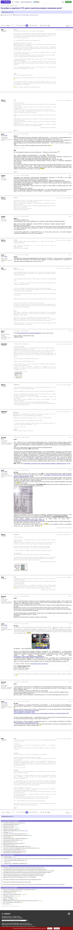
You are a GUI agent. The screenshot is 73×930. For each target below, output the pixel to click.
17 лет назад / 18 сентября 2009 (21, 470)
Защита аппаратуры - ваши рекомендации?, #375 (26, 722)
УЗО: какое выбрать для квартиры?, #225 (24, 712)
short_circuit (9, 15)
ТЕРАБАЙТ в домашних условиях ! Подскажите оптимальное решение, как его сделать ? (20, 900)
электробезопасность (34, 15)
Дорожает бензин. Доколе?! (8, 826)
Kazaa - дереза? (6, 903)
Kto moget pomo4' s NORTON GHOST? (10, 891)
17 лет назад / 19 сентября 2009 (21, 623)
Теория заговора (7, 857)
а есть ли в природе (7, 892)
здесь (12, 12)
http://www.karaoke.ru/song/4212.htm (39, 663)
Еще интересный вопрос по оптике (10, 824)
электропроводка (25, 15)
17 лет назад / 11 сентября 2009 (63, 29)
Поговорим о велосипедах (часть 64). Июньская (13, 822)
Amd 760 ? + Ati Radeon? (7, 897)
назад (8, 25)
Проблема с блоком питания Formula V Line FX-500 (13, 830)
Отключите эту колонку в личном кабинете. (10, 906)
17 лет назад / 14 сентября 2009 (21, 331)
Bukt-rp (17, 171)
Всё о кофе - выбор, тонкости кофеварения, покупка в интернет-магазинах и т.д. (19, 848)
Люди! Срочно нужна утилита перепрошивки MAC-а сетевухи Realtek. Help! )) (18, 889)
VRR (5, 861)
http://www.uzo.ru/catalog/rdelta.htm (21, 37)
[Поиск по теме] (69, 26)
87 (36, 25)
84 (30, 25)
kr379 (17, 130)
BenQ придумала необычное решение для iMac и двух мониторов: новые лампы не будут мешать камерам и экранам (27, 872)
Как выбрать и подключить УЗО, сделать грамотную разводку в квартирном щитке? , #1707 (47, 463)
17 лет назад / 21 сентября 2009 (63, 738)
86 (34, 25)
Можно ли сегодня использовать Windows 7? (12, 849)
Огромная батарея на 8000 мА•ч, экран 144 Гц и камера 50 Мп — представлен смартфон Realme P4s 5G (24, 874)
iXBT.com (3, 926)
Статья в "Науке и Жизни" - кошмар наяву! (11, 902)
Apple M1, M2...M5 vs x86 (8, 841)
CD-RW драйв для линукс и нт (9, 895)
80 (22, 25)
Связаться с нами (5, 923)
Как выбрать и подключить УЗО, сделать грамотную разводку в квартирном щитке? (31, 8)
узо (20, 15)
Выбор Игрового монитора (8, 844)
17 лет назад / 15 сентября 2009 (63, 344)
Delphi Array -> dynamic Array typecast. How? (12, 894)
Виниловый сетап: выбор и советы (10, 829)
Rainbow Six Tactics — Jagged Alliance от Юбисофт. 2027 (15, 863)
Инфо (70, 134)
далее (49, 25)
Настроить (56, 928)
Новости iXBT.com (5, 865)
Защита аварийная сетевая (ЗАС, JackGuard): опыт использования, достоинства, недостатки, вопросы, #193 (41, 713)
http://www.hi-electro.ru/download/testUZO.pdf (30, 333)
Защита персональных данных (26, 924)
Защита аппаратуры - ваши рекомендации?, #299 (26, 710)
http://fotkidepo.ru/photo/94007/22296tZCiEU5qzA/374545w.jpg (29, 520)
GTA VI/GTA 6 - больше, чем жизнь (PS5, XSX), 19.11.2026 (14, 833)
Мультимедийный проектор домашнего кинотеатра (13, 851)
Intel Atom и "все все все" (8, 827)
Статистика (27, 923)
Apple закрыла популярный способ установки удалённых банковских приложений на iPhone (22, 879)
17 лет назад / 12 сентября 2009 (63, 240)
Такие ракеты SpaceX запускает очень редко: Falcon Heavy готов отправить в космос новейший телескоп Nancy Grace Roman (28, 870)
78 (18, 25)
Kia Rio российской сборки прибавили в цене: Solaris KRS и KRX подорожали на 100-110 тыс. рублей (23, 875)
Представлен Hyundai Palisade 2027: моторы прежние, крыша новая (17, 882)
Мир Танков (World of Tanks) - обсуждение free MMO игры (14, 838)
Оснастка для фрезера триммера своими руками (14, 860)
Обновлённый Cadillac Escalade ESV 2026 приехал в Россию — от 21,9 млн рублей (19, 877)
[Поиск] (63, 2)
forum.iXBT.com (28, 926)
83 (28, 25)
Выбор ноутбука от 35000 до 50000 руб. (11, 840)
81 (24, 25)
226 (46, 25)
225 (43, 25)
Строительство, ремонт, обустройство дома (9, 5)
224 (41, 25)
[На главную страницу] (6, 2)
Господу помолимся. (7, 837)
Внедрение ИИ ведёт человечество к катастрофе (13, 843)
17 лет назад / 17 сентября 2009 (21, 437)
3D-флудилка (6, 832)
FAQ (24, 923)
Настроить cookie (15, 924)
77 (16, 25)
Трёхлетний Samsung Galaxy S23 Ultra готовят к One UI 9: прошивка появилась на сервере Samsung (23, 867)
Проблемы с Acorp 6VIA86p (8, 899)
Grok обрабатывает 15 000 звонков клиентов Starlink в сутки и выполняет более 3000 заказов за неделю (24, 869)
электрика (17, 15)
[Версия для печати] (67, 26)
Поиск (21, 923)
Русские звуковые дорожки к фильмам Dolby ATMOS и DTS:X (15, 846)
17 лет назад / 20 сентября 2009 (21, 701)
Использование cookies (6, 924)
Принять (50, 928)
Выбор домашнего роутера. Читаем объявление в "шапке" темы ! (16, 835)
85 (32, 25)
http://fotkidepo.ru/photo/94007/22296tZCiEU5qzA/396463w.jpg (29, 656)
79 (20, 25)
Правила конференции (14, 923)
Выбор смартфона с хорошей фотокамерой (12, 852)
